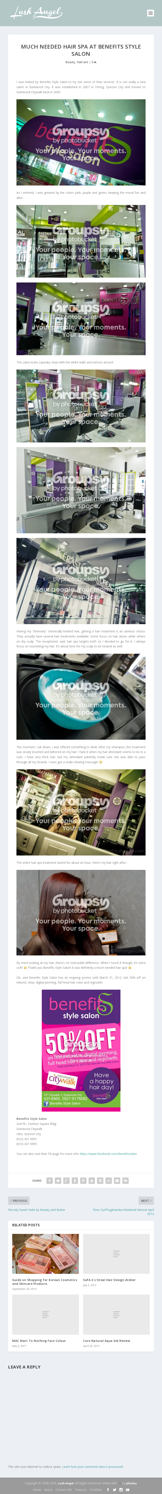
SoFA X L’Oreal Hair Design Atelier (109, 1280)
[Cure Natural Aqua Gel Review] (116, 1314)
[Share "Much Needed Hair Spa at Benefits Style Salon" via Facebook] (49, 1180)
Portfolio (96, 1490)
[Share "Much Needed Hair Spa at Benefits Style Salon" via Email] (117, 1180)
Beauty (70, 62)
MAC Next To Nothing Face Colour (39, 1341)
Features (81, 1490)
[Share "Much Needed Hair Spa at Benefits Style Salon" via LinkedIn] (92, 1180)
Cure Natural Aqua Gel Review (106, 1341)
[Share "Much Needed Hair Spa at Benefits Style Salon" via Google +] (66, 1180)
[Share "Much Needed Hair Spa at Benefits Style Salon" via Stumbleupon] (108, 1180)
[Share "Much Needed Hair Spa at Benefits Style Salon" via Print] (125, 1180)
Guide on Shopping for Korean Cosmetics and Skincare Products (44, 1282)
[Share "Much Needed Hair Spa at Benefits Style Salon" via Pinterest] (83, 1180)
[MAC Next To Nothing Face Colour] (45, 1314)
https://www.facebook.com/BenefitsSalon (108, 1154)
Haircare (82, 62)
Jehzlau (131, 1483)
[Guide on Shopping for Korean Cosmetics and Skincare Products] (45, 1254)
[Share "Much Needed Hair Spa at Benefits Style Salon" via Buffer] (100, 1180)
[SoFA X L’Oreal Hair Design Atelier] (116, 1254)
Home (37, 1490)
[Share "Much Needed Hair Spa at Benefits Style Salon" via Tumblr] (75, 1180)
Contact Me (64, 1490)
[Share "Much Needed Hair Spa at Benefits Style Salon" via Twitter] (58, 1180)
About (48, 1490)
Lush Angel (66, 1483)
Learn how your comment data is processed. (92, 1467)
